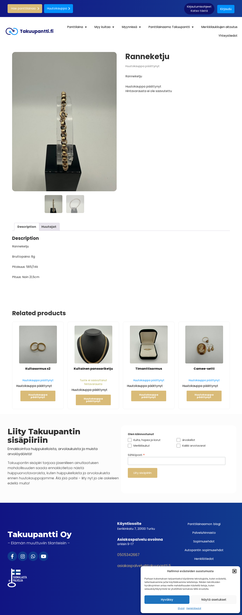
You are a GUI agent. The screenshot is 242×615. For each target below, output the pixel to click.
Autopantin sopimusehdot (204, 550)
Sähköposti (136, 454)
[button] (234, 571)
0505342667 (128, 554)
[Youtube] (43, 556)
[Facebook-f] (12, 556)
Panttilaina (75, 27)
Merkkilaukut (141, 445)
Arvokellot (188, 440)
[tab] (26, 227)
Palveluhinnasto (204, 533)
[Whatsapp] (33, 556)
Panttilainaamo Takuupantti (169, 27)
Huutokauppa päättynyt (37, 396)
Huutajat (48, 227)
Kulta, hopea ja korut (147, 440)
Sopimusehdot (204, 541)
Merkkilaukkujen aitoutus (219, 27)
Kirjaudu (226, 9)
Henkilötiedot (193, 608)
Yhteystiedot (228, 35)
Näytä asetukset (213, 600)
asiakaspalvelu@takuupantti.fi (144, 565)
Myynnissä (129, 27)
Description (26, 227)
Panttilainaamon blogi (204, 524)
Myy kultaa (102, 27)
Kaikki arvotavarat (194, 445)
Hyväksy (167, 600)
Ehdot (181, 608)
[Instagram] (22, 556)
